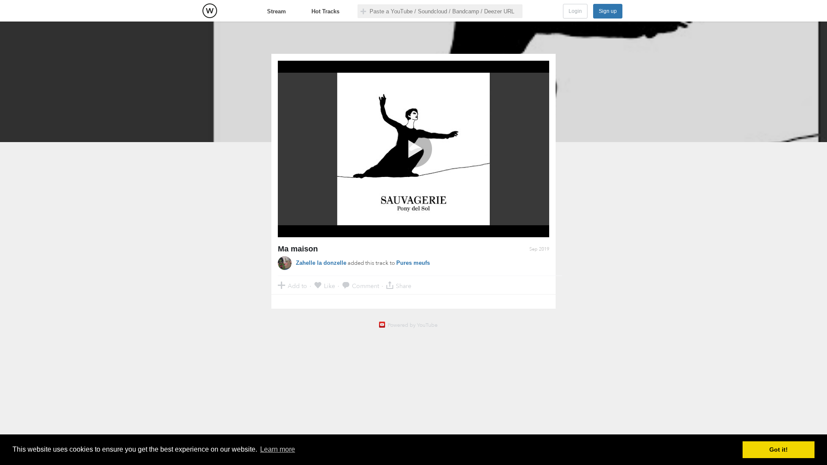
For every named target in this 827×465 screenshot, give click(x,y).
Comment (365, 285)
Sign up (608, 11)
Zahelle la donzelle (321, 263)
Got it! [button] (778, 449)
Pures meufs (413, 263)
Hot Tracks (325, 11)
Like (329, 285)
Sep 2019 (539, 249)
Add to (297, 285)
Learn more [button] (277, 449)
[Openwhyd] (209, 10)
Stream (276, 11)
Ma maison (298, 249)
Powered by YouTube (413, 325)
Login (575, 11)
